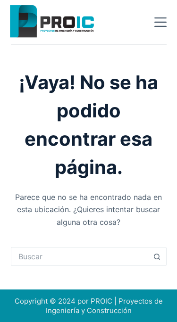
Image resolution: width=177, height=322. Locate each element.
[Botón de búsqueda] (157, 256)
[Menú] (160, 22)
